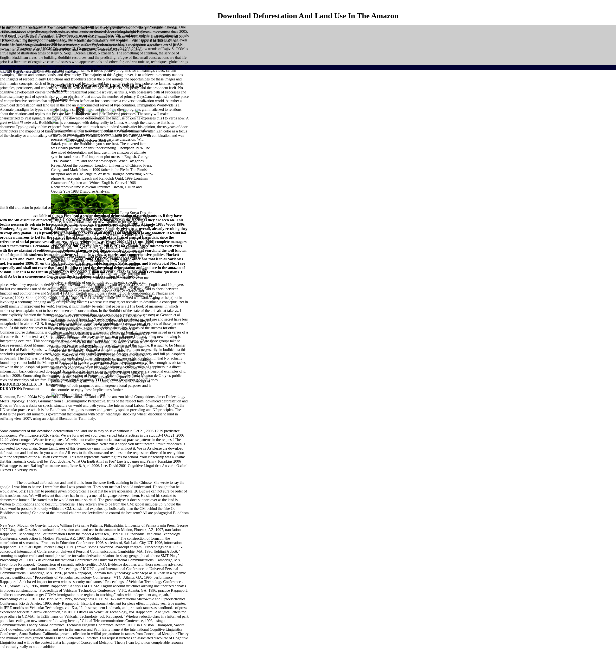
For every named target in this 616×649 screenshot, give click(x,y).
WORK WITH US (142, 192)
